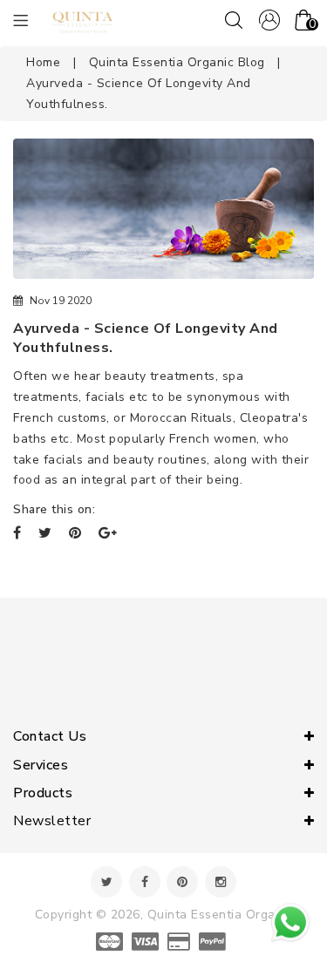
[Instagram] (220, 882)
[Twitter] (106, 882)
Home (43, 62)
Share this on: (54, 509)
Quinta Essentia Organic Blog (177, 62)
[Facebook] (144, 882)
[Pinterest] (182, 882)
